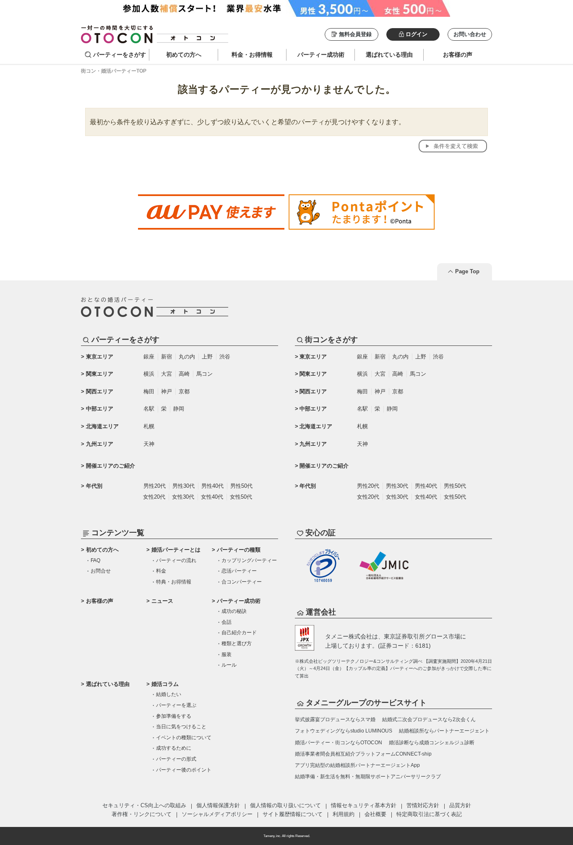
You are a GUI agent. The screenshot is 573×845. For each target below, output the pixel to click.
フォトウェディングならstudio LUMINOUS (343, 731)
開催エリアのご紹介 (110, 466)
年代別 (94, 486)
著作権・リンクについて (142, 814)
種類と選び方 (236, 643)
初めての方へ (102, 550)
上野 (207, 356)
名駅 (148, 408)
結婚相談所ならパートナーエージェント (444, 731)
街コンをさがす (331, 339)
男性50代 (241, 486)
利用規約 (343, 814)
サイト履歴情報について (293, 814)
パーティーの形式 (176, 759)
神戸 (166, 391)
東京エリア (99, 356)
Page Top (467, 271)
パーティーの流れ (176, 560)
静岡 (178, 408)
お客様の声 (99, 601)
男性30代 (183, 486)
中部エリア (99, 408)
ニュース (162, 601)
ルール (229, 665)
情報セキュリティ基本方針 (363, 805)
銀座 (148, 356)
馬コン (204, 374)
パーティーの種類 (238, 550)
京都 (184, 391)
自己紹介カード (239, 633)
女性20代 (154, 497)
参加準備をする (173, 716)
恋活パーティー (239, 571)
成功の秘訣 (234, 611)
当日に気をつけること (181, 727)
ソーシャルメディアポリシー (217, 814)
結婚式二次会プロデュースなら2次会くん (429, 719)
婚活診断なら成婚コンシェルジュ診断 (431, 743)
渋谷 (224, 356)
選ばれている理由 (108, 684)
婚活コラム (165, 684)
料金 (161, 571)
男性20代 (154, 486)
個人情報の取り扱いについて (285, 805)
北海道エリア (102, 426)
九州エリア (99, 444)
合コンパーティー (241, 582)
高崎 (184, 374)
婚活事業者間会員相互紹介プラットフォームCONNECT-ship (363, 754)
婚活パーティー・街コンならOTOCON (338, 743)
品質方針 (460, 805)
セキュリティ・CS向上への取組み (144, 805)
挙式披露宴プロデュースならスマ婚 (335, 719)
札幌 (148, 426)
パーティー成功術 (238, 601)
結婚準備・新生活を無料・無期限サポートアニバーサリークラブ (368, 777)
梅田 (148, 391)
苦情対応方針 (422, 805)
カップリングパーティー (249, 560)
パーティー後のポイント (183, 770)
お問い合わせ (469, 34)
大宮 (166, 374)
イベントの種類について (183, 737)
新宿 (166, 356)
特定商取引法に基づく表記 (429, 814)
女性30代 (183, 497)
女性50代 (241, 497)
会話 (226, 622)
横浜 (148, 374)
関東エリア (99, 374)
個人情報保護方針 (218, 805)
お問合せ (101, 571)
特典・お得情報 (173, 582)
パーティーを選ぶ (176, 705)
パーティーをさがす (119, 54)
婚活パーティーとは (176, 550)
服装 (226, 654)
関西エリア (99, 391)
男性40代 (212, 486)
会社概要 (375, 814)
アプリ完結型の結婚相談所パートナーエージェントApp (357, 765)
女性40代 (212, 497)
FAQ (95, 560)
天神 (148, 444)
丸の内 (187, 356)
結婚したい (168, 694)
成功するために (173, 748)
